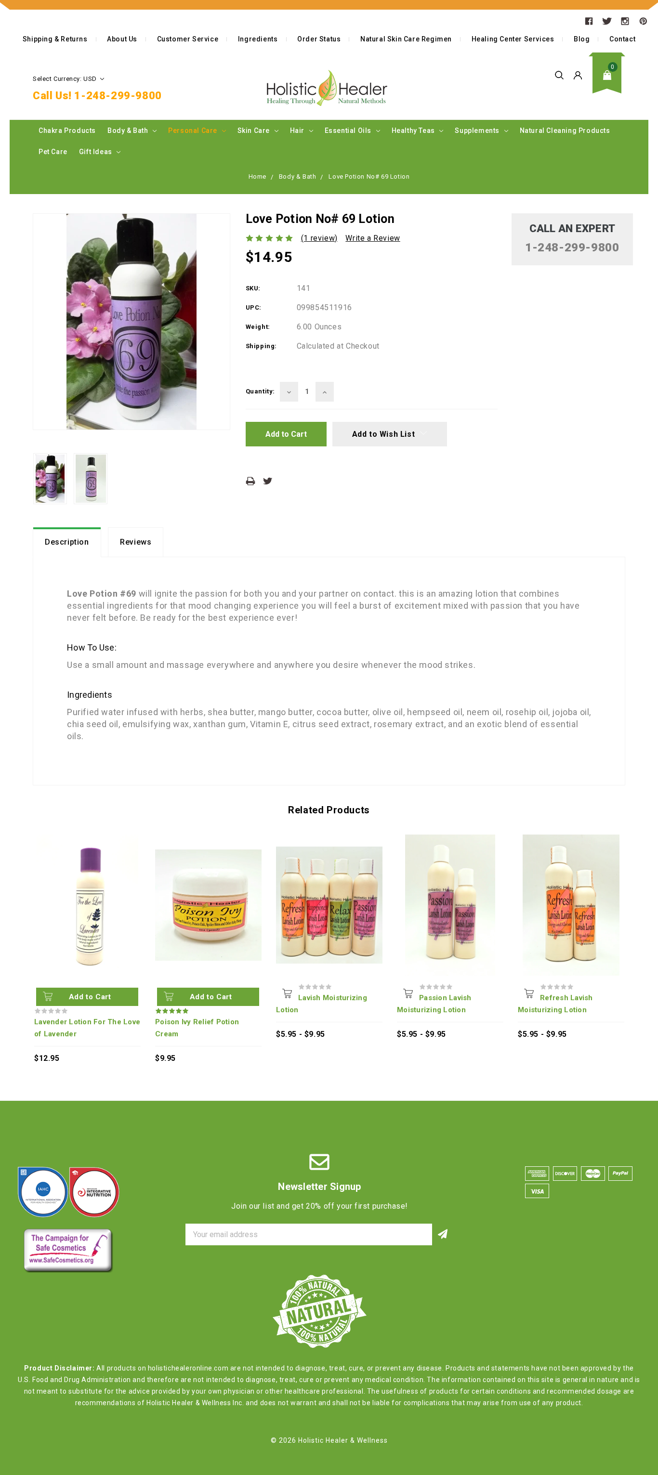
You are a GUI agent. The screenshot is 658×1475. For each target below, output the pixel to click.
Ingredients (258, 39)
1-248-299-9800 (117, 96)
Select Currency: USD (66, 78)
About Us (122, 39)
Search (559, 75)
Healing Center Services (513, 39)
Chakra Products (67, 130)
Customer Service (188, 39)
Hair (298, 130)
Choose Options (287, 993)
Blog (582, 39)
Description (67, 542)
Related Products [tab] (329, 810)
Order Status (319, 39)
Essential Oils (349, 130)
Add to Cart (90, 996)
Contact (622, 39)
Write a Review (372, 238)
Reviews (135, 542)
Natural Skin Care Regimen (406, 39)
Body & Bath (128, 130)
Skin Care (254, 130)
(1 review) (319, 238)
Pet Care (53, 152)
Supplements (478, 130)
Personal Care (193, 130)
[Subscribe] (443, 1234)
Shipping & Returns (55, 39)
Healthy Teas (414, 130)
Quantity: (260, 391)
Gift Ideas (96, 152)
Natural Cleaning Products (565, 130)
